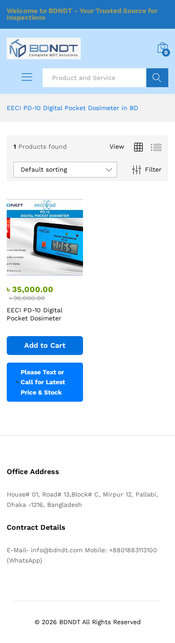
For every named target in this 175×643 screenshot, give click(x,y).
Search (157, 77)
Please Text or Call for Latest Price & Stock (43, 382)
